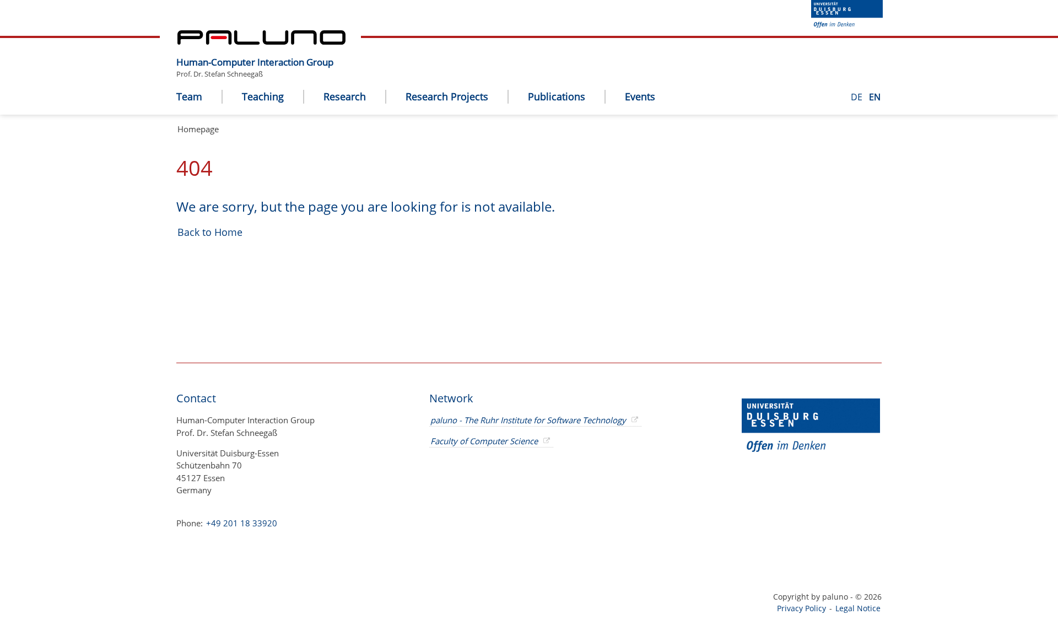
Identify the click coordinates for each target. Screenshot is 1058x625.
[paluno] (261, 41)
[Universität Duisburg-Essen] (847, 24)
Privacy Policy (801, 608)
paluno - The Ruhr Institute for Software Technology (528, 419)
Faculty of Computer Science (484, 440)
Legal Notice (858, 608)
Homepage (198, 128)
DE (858, 97)
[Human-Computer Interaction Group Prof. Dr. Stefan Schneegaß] (339, 53)
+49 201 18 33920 (240, 523)
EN (875, 97)
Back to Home (209, 232)
